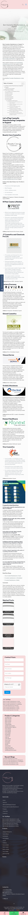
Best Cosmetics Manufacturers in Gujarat (12, 703)
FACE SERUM (6, 838)
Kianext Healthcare (9, 98)
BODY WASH (6, 847)
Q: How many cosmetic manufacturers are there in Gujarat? (15, 102)
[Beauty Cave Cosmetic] (14, 4)
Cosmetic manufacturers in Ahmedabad (13, 578)
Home (9, 28)
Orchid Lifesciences (9, 96)
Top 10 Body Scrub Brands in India (11, 764)
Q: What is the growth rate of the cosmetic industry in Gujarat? (15, 105)
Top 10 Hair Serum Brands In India (10, 763)
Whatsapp (14, 914)
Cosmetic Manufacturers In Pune (10, 758)
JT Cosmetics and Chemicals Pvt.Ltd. (12, 91)
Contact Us (5, 813)
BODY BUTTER (6, 854)
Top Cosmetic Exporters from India (10, 710)
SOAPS (4, 840)
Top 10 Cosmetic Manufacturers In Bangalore (13, 760)
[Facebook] (3, 898)
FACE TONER (5, 851)
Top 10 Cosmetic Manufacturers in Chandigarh (13, 761)
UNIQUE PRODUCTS (7, 832)
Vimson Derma (9, 95)
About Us (5, 802)
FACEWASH (5, 836)
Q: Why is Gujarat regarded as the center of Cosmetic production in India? (16, 111)
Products (5, 809)
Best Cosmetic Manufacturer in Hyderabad (12, 704)
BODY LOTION (6, 849)
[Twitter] (4, 898)
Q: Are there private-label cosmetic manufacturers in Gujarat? (14, 107)
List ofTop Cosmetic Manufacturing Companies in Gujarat (13, 86)
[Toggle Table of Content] (22, 84)
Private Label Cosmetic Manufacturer (11, 807)
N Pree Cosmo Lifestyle (8, 90)
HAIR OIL (5, 843)
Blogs (15, 28)
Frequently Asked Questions (13, 100)
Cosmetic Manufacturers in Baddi (12, 580)
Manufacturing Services (12, 30)
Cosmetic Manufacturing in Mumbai (10, 705)
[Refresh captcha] (19, 685)
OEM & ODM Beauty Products (9, 804)
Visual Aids (5, 811)
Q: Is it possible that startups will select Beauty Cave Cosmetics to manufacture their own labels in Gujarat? (16, 113)
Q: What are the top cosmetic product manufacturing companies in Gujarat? (15, 109)
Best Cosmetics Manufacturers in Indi (15, 78)
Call (5, 914)
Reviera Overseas (9, 92)
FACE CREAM (6, 834)
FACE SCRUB (6, 845)
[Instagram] (7, 898)
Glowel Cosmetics (9, 94)
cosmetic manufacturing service (9, 179)
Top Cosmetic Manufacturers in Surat (13, 576)
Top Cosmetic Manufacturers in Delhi (11, 707)
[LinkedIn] (5, 898)
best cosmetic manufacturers (9, 58)
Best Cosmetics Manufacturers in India (11, 701)
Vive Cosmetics (9, 99)
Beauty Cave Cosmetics (10, 88)
